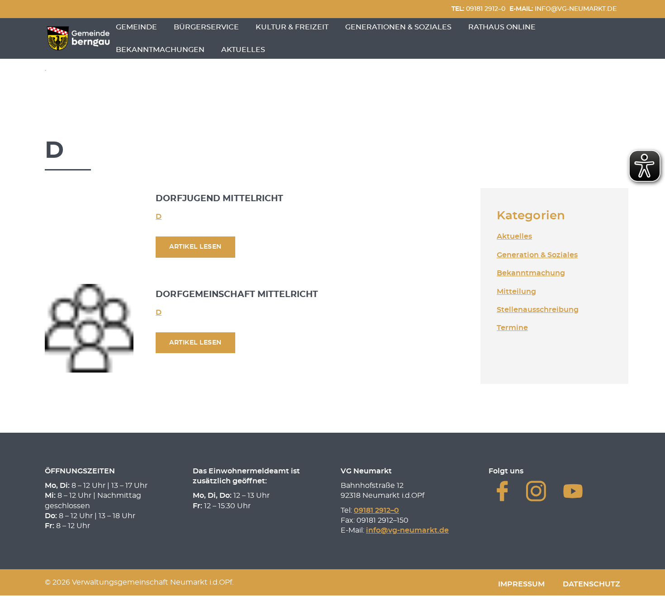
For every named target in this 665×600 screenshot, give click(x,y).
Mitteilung (516, 291)
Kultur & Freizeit (292, 27)
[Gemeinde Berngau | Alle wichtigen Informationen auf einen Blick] (78, 38)
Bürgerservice (206, 27)
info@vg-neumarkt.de (563, 8)
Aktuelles (243, 49)
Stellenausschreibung (538, 309)
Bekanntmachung (531, 273)
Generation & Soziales (537, 255)
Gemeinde (136, 27)
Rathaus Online (502, 27)
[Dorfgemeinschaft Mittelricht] (89, 327)
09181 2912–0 (478, 8)
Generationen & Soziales (398, 27)
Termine (512, 327)
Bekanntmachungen (160, 49)
